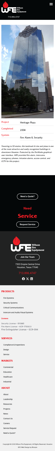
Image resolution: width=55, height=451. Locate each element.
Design (6, 350)
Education (7, 372)
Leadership (8, 399)
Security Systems (10, 303)
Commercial (8, 367)
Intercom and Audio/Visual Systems (18, 312)
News (5, 414)
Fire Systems (8, 298)
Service (6, 354)
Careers (6, 423)
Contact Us (8, 418)
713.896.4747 (27, 273)
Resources (7, 404)
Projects (6, 409)
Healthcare (7, 377)
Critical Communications (13, 308)
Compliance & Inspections (14, 345)
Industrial (7, 382)
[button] (51, 4)
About (5, 394)
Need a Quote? (9, 433)
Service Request (9, 428)
